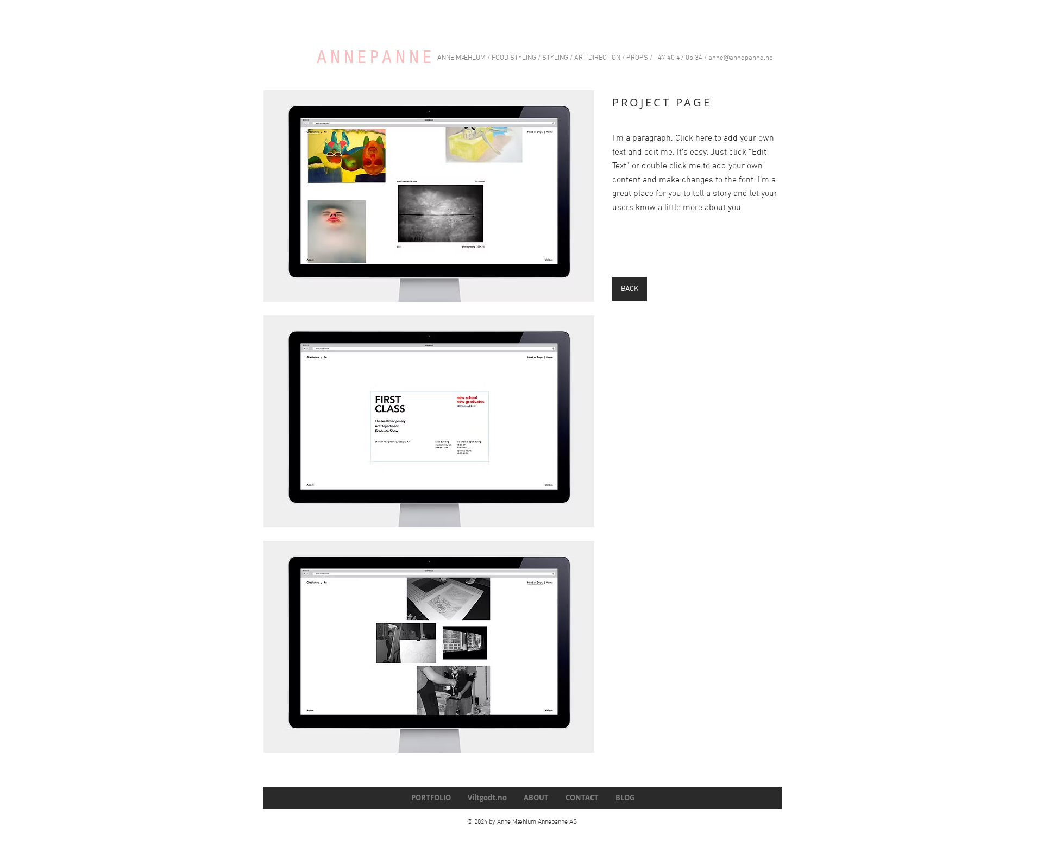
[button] (428, 196)
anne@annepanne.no (740, 58)
